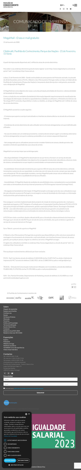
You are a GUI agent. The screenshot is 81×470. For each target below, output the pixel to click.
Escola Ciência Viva (9, 327)
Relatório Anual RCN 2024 (11, 331)
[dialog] (17, 440)
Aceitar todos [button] (10, 460)
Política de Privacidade (10, 323)
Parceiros (6, 321)
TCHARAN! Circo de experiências (13, 347)
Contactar (6, 329)
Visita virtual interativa (10, 349)
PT (63, 5)
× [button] (29, 414)
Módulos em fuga (8, 343)
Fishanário (6, 341)
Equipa (5, 315)
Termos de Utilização (9, 325)
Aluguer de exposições (10, 309)
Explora (5, 340)
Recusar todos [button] (23, 460)
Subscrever (40, 393)
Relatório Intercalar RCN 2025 (12, 333)
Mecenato (6, 319)
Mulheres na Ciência (9, 345)
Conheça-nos (7, 313)
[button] (17, 465)
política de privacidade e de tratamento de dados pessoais (28, 388)
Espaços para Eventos (10, 311)
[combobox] (26, 414)
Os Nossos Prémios (9, 317)
